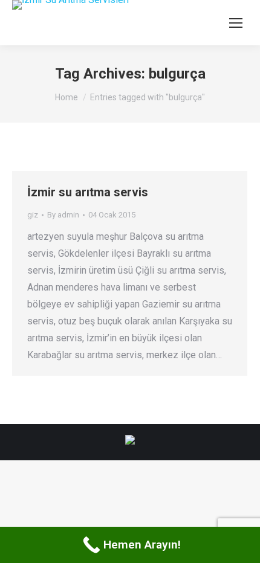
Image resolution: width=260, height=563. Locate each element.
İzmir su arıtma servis (87, 192)
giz (32, 214)
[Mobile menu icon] (236, 23)
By (63, 214)
